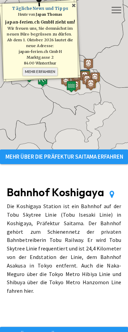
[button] (91, 84)
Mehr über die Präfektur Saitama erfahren (64, 156)
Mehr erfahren (40, 71)
